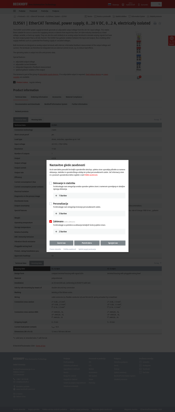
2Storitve (63, 231)
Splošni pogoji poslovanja (87, 249)
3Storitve (63, 213)
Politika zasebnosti (70, 249)
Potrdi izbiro (87, 243)
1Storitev (63, 195)
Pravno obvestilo (55, 249)
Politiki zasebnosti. (91, 175)
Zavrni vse (61, 243)
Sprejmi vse (113, 243)
